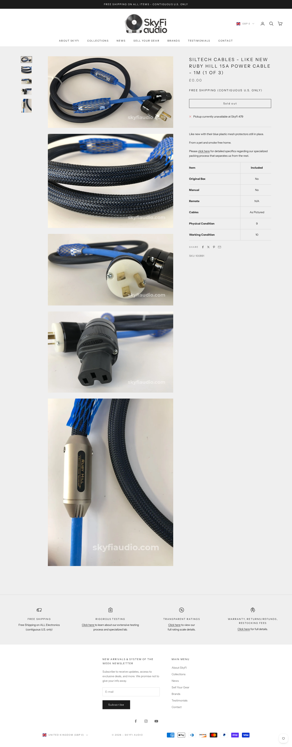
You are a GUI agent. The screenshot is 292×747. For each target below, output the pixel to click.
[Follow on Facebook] (136, 721)
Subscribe (116, 704)
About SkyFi (69, 40)
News (121, 40)
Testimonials (199, 40)
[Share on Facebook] (202, 247)
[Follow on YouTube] (156, 721)
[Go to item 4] (26, 91)
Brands (173, 40)
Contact (225, 40)
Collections (98, 40)
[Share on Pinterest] (214, 247)
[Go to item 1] (26, 59)
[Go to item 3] (26, 81)
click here (204, 151)
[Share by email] (219, 247)
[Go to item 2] (26, 70)
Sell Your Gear (146, 40)
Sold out (230, 103)
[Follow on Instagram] (146, 721)
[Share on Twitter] (208, 247)
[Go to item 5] (26, 105)
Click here (88, 625)
